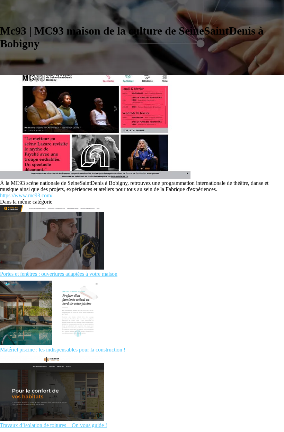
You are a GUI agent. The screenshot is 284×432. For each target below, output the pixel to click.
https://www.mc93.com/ (26, 195)
